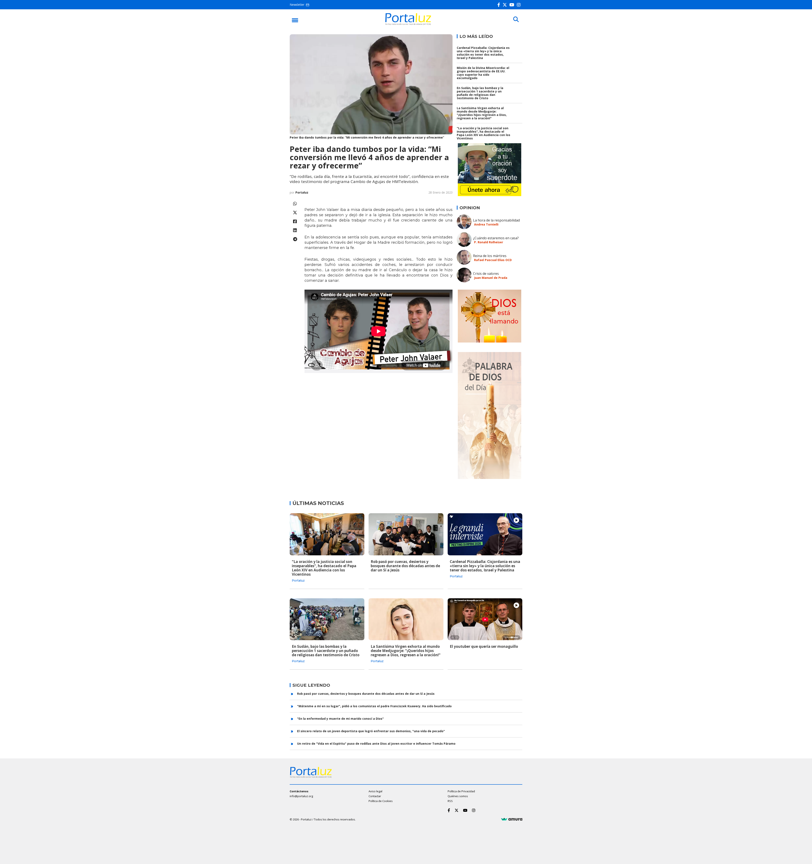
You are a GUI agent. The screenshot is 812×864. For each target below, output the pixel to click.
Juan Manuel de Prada (490, 278)
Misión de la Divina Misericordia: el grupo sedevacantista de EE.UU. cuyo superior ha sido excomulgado (483, 73)
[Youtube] (512, 5)
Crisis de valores (486, 273)
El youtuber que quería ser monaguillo (484, 646)
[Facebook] (499, 5)
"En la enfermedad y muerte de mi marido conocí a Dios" (340, 719)
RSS (450, 801)
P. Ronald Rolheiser (488, 242)
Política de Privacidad (461, 791)
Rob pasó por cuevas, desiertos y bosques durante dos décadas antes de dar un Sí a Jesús (405, 565)
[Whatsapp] (295, 203)
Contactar (375, 796)
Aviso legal (375, 791)
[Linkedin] (295, 230)
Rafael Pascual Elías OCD (493, 260)
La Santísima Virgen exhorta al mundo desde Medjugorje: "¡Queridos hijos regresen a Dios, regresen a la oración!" (482, 113)
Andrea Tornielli (486, 224)
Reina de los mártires (489, 255)
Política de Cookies (381, 801)
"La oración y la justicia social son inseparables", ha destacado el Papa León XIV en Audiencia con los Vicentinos (483, 133)
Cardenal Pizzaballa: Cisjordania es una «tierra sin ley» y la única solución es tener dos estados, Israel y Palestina (483, 53)
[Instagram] (519, 5)
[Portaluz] (408, 24)
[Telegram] (295, 239)
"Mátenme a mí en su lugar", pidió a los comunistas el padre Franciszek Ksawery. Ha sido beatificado (374, 706)
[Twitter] (506, 5)
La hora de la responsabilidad (496, 220)
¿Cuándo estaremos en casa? (496, 238)
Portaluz (301, 192)
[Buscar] (516, 19)
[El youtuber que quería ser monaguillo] (485, 619)
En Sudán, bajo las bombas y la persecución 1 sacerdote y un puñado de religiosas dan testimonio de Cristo (480, 93)
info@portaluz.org (301, 796)
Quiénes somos (458, 796)
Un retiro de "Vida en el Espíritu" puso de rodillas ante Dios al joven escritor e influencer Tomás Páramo (376, 744)
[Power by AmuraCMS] (511, 819)
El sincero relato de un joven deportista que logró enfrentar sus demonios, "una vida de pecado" (371, 731)
